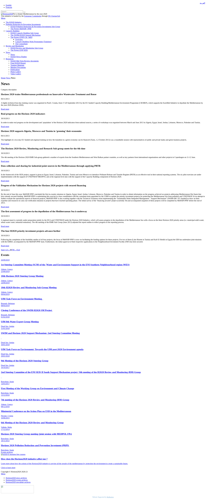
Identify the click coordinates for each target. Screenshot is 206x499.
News (8, 52)
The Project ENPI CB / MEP (21, 37)
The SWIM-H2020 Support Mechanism (25, 35)
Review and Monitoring (15, 46)
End (18, 250)
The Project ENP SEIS (19, 50)
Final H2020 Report (18, 63)
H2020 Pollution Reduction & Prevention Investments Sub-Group (35, 27)
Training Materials (17, 65)
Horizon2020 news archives (16, 478)
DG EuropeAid (54, 16)
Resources (9, 59)
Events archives (7, 452)
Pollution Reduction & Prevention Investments (23, 24)
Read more (5, 109)
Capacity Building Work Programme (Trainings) (33, 42)
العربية (202, 3)
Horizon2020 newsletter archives (18, 482)
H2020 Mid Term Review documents (24, 61)
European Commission (32, 16)
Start (2, 250)
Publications (15, 70)
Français (9, 7)
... (9, 250)
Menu (3, 18)
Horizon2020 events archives (17, 480)
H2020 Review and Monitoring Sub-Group (26, 48)
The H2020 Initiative (13, 22)
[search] (24, 12)
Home (3, 78)
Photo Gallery (15, 72)
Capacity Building (12, 31)
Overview (19, 39)
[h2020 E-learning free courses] (13, 454)
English (8, 5)
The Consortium (21, 44)
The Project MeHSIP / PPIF (20, 29)
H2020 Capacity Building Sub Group (24, 33)
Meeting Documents (18, 67)
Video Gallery (15, 74)
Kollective (110, 497)
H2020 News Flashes (18, 57)
